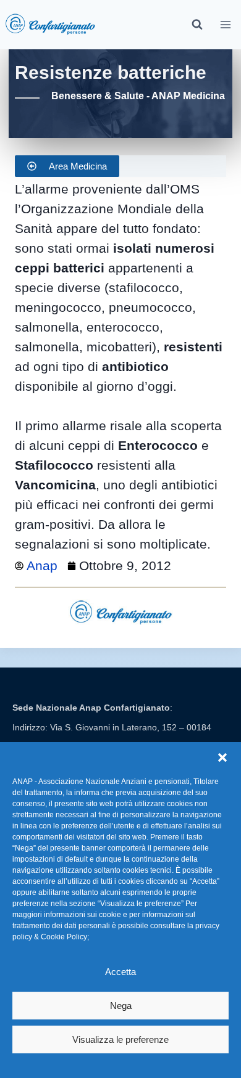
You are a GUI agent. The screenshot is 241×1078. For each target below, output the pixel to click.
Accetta (120, 971)
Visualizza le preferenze (120, 1039)
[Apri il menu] (225, 24)
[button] (222, 757)
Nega (121, 1005)
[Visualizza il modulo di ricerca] (197, 25)
